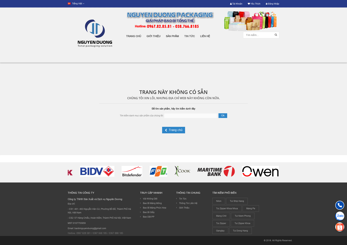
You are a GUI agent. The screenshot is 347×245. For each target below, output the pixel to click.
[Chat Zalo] (339, 216)
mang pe (250, 208)
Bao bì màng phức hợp (154, 207)
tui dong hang (240, 230)
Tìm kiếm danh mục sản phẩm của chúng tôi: (142, 115)
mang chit (221, 215)
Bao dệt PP (148, 216)
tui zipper (221, 223)
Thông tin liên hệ (188, 203)
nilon (218, 201)
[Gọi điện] (339, 205)
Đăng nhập (273, 3)
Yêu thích (255, 3)
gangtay (220, 230)
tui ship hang (237, 201)
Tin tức (183, 198)
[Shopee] (339, 226)
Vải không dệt (150, 198)
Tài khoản (237, 3)
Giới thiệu (184, 207)
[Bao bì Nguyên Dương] (94, 35)
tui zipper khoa (242, 223)
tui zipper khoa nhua (227, 208)
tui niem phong (243, 215)
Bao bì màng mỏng (152, 203)
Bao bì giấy (149, 212)
